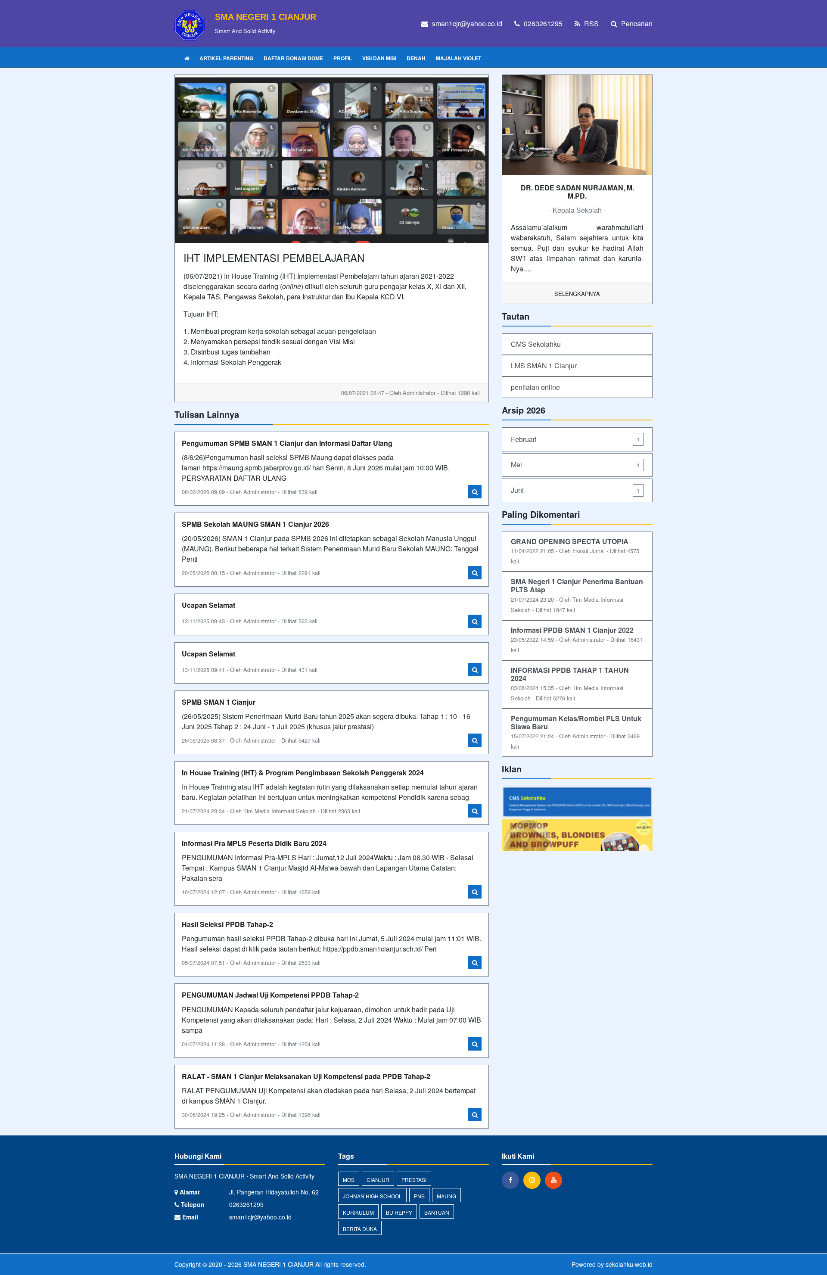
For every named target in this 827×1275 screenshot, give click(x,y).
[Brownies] (577, 835)
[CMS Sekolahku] (577, 802)
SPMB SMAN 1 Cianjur (218, 702)
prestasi (413, 1179)
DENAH (416, 58)
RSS (590, 23)
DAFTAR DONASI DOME (293, 58)
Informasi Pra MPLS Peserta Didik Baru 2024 (254, 843)
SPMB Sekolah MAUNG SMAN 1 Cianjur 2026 (255, 524)
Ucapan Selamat (208, 605)
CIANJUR (378, 1179)
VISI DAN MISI (379, 58)
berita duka (360, 1228)
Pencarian (636, 23)
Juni (575, 490)
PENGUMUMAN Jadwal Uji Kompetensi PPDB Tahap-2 (270, 995)
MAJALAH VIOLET (458, 58)
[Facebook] (512, 1179)
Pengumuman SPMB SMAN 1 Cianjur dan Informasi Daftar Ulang (287, 443)
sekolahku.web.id (629, 1264)
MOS (348, 1179)
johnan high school (372, 1196)
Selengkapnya (577, 293)
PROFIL (342, 58)
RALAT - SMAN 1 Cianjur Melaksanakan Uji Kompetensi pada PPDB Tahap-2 (306, 1076)
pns (419, 1196)
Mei (575, 465)
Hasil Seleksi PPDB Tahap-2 (227, 924)
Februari (575, 439)
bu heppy (399, 1212)
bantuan (436, 1212)
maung (446, 1196)
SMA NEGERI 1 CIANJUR (278, 1264)
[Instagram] (534, 1179)
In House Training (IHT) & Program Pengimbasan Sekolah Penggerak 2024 (303, 772)
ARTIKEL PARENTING (226, 58)
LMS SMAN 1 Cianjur (544, 365)
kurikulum (358, 1212)
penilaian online (535, 387)
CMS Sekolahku (536, 344)
